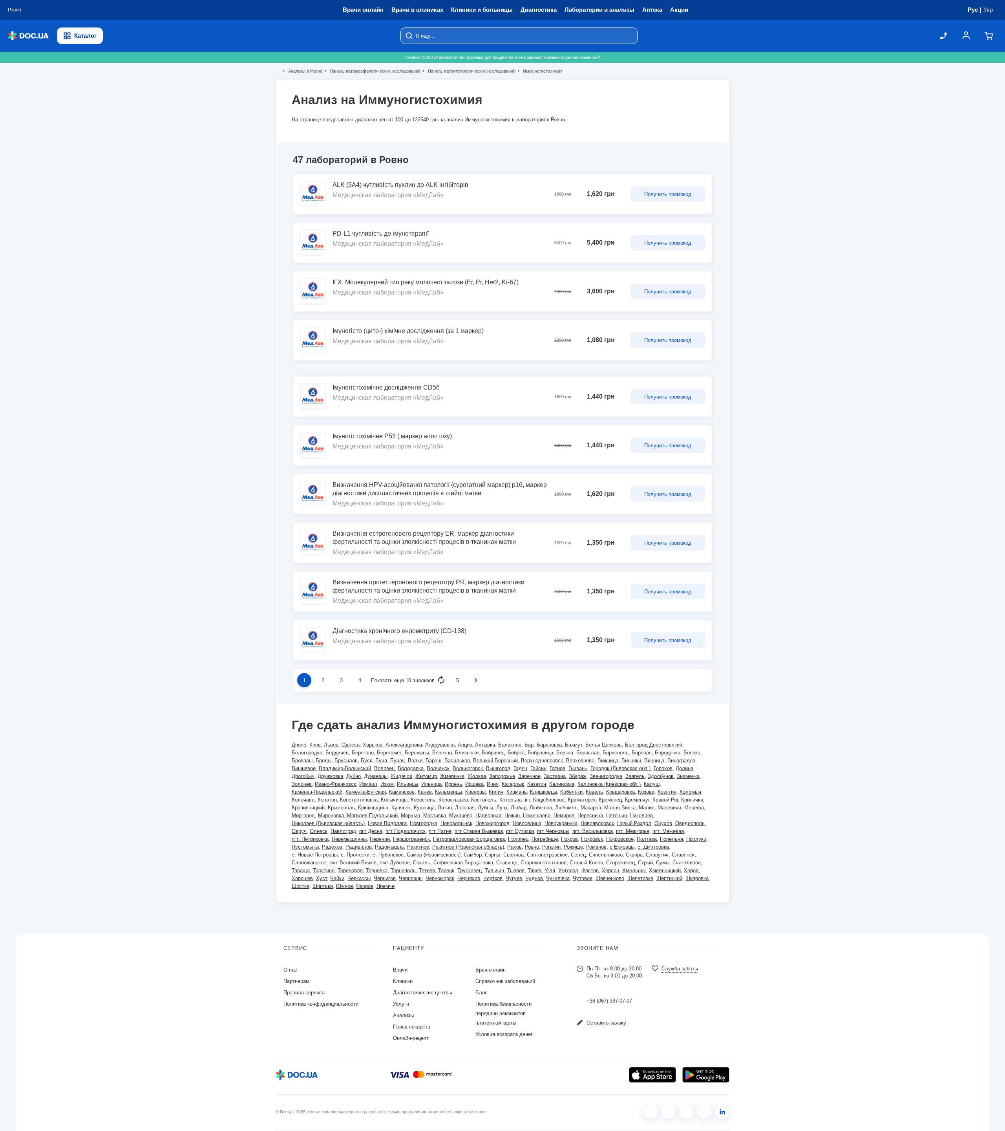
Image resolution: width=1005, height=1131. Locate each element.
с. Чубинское (388, 855)
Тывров (515, 870)
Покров (569, 839)
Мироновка (331, 815)
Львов (331, 745)
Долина (684, 768)
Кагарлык (513, 784)
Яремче (385, 886)
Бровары (302, 760)
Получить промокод (667, 194)
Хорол (691, 870)
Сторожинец (620, 863)
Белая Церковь (603, 745)
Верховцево (580, 760)
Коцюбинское (549, 800)
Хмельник (634, 870)
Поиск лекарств (411, 1027)
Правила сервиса (304, 993)
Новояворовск (597, 823)
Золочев (302, 784)
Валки (415, 760)
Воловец (384, 768)
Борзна (564, 753)
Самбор (473, 855)
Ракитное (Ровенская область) (468, 847)
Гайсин (538, 768)
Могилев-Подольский (372, 815)
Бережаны (417, 753)
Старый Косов (586, 863)
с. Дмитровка (653, 847)
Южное (344, 886)
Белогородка (307, 753)
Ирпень (453, 784)
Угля (550, 870)
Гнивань (577, 768)
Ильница (431, 784)
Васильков (457, 760)
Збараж (578, 776)
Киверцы (475, 792)
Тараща (301, 870)
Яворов (364, 886)
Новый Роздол (634, 823)
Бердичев (337, 753)
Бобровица (540, 753)
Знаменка (688, 776)
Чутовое (582, 878)
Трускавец (469, 870)
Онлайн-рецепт (411, 1038)
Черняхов (468, 878)
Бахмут (573, 745)
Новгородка (423, 823)
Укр (988, 9)
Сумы (662, 863)
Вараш (433, 760)
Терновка (376, 870)
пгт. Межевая (668, 831)
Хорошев (302, 878)
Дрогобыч (303, 776)
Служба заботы (679, 969)
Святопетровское (547, 855)
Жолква (477, 776)
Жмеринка (452, 776)
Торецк (446, 870)
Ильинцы (407, 784)
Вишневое (304, 768)
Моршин (410, 815)
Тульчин (494, 870)
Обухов (663, 823)
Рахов (514, 847)
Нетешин (616, 815)
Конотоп (327, 800)
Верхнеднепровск (542, 760)
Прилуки (696, 839)
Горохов (663, 768)
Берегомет (389, 753)
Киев (315, 745)
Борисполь (616, 753)
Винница (654, 760)
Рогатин (551, 847)
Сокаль (421, 863)
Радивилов (358, 847)
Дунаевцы (375, 776)
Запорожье (502, 776)
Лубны (485, 808)
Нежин (512, 815)
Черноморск (440, 878)
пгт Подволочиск (406, 831)
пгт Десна (370, 831)
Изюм (387, 784)
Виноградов (681, 760)
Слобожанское (309, 863)
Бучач (397, 760)
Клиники (403, 981)
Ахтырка (485, 745)
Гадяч (520, 768)
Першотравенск (411, 839)
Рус (973, 9)
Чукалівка (558, 878)
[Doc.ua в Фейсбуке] (650, 1112)
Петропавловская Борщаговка (469, 839)
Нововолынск (456, 823)
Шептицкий (669, 878)
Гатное (557, 768)
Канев (425, 792)
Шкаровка (697, 878)
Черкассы (359, 878)
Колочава (303, 800)
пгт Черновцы (553, 831)
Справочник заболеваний (505, 981)
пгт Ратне (440, 831)
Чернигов (385, 878)
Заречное (529, 776)
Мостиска (434, 815)
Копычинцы (394, 800)
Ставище (506, 863)
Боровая (642, 753)
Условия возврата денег (504, 1034)
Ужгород (568, 870)
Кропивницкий (308, 808)
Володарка (411, 768)
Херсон (610, 870)
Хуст (321, 878)
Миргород (303, 815)
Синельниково (606, 855)
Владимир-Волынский (345, 768)
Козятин (667, 792)
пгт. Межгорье (632, 831)
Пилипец (518, 839)
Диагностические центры (422, 993)
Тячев (534, 870)
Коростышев (453, 800)
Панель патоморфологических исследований (371, 71)
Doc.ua (287, 1111)
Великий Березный (495, 760)
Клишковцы (543, 792)
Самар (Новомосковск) (433, 855)
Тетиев (427, 870)
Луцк (502, 808)
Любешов (541, 808)
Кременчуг (637, 800)
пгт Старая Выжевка (479, 831)
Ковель (594, 792)
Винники (631, 760)
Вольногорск (468, 768)
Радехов (332, 847)
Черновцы (410, 878)
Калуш (652, 784)
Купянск (401, 808)
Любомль (566, 808)
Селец (578, 855)
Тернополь (403, 870)
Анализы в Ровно (301, 71)
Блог (481, 993)
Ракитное (418, 847)
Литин (445, 808)
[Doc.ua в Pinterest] (722, 1112)
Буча (381, 760)
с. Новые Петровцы (315, 855)
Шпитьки (322, 886)
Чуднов (534, 878)
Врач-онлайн (490, 970)
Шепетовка (640, 878)
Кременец (610, 800)
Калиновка (561, 784)
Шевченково (610, 878)
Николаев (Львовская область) (328, 823)
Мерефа (694, 808)
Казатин (536, 784)
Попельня (671, 839)
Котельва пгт (514, 800)
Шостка (300, 886)
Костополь (483, 800)
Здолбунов (661, 776)
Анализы (403, 1015)
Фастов (590, 870)
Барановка (549, 745)
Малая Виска (620, 808)
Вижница (608, 760)
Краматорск (582, 800)
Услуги (401, 1004)
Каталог (85, 35)
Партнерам (296, 981)
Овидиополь (690, 823)
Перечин (380, 839)
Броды (323, 760)
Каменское (402, 792)
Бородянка (667, 753)
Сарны (492, 855)
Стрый (645, 863)
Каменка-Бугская (365, 792)
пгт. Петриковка (310, 839)
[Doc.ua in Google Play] (705, 1075)
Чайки (337, 878)
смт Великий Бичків (352, 863)
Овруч (299, 831)
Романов (596, 847)
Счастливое (686, 863)
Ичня (493, 784)
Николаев (641, 815)
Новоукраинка (561, 823)
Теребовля (350, 870)
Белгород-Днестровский (653, 745)
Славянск (683, 855)
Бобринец (493, 753)
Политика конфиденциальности (320, 1004)
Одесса (351, 745)
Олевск (318, 831)
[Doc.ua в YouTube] (704, 1112)
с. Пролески (355, 855)
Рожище (573, 847)
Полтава (647, 839)
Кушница (424, 808)
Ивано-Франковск (335, 784)
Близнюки (467, 753)
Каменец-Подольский (317, 792)
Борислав (587, 753)
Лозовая (465, 808)
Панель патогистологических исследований (468, 71)
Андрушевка (440, 745)
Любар (518, 808)
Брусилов (346, 760)
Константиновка (359, 800)
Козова (646, 792)
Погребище (545, 839)
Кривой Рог (665, 800)
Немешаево (536, 815)
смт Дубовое (395, 863)
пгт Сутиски (520, 831)
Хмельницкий (665, 870)
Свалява (513, 855)
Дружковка (330, 776)
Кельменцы (448, 792)
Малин (646, 808)
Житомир (426, 776)
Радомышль (389, 847)
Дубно (353, 776)
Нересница (590, 815)
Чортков (492, 878)
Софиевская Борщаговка (463, 863)
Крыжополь (341, 808)
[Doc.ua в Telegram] (686, 1112)
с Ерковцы (622, 847)
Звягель (635, 776)
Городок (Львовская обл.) (620, 768)
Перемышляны (349, 839)
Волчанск (438, 768)
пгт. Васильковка (592, 831)
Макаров (591, 808)
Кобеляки (571, 792)
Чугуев (514, 878)
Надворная (488, 815)
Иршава (474, 784)
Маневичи (669, 808)
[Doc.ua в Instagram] (668, 1112)
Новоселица (527, 823)
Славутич (657, 855)
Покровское (620, 839)
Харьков (372, 745)
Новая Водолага (387, 823)
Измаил (368, 784)
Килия (496, 792)
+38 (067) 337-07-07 (609, 1001)
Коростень (423, 800)
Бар (529, 745)
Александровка (404, 745)
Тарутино (323, 870)
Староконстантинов (543, 863)
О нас (290, 970)
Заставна (555, 776)
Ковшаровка (620, 792)
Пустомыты (305, 847)
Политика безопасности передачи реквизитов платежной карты (503, 1013)
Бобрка (516, 753)
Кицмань (516, 792)
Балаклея (509, 745)
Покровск (592, 839)
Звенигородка (606, 776)
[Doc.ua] (28, 35)
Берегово (363, 753)
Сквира (634, 855)
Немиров (564, 815)
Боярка (691, 753)
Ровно (532, 847)
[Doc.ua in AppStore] (652, 1075)
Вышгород (498, 768)
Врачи (400, 970)
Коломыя (690, 792)
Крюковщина (373, 808)
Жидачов (401, 776)
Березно (442, 753)
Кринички (692, 800)
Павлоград (343, 831)
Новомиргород (492, 823)
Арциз (465, 745)
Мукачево (460, 815)
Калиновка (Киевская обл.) (609, 784)
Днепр (299, 745)
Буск (366, 760)
